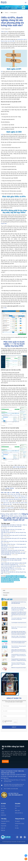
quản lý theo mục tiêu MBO (13, 494)
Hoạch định (3, 825)
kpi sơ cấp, (7, 578)
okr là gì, (17, 578)
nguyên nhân (4, 223)
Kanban (16, 497)
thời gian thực (4, 509)
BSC (16, 496)
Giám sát (3, 828)
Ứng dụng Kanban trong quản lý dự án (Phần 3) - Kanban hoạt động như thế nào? (18, 655)
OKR (2, 134)
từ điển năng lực (21, 496)
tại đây (5, 307)
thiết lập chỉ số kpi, (20, 575)
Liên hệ (2, 812)
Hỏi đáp (17, 828)
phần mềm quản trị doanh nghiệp (7, 581)
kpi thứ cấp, (12, 578)
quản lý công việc (16, 502)
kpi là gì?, (14, 575)
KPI (2, 71)
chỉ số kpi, (9, 577)
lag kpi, (2, 578)
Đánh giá (3, 830)
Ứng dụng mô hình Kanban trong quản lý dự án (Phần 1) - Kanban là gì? (18, 664)
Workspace (17, 806)
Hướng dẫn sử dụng (19, 823)
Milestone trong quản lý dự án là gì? (18, 667)
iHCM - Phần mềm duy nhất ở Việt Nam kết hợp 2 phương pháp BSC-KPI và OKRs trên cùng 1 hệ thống (19, 609)
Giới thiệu (3, 806)
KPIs (6, 31)
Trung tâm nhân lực (5, 821)
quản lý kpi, (14, 577)
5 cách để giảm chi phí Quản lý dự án (18, 622)
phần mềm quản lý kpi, (5, 580)
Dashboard (3, 823)
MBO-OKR (17, 810)
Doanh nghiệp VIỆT (8, 518)
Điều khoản (3, 815)
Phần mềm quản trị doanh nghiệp (10, 492)
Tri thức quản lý (6, 592)
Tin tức (6, 12)
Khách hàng (3, 808)
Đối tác (2, 810)
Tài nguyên (17, 821)
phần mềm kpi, (9, 575)
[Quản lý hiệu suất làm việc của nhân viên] (10, 683)
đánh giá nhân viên (7, 504)
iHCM (4, 590)
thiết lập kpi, (3, 577)
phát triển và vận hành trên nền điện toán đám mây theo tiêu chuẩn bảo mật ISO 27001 (14, 499)
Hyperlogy (22, 509)
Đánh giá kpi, (19, 577)
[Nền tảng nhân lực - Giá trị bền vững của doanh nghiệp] (14, 7)
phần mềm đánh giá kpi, (15, 580)
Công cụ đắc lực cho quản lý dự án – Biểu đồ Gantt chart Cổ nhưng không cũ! (18, 651)
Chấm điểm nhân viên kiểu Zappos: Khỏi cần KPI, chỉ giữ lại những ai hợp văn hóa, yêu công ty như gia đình (18, 633)
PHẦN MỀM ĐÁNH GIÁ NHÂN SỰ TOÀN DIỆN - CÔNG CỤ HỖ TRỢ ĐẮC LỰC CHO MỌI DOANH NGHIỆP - (14, 526)
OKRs (2, 31)
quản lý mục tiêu (7, 502)
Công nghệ (5, 595)
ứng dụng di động (9, 507)
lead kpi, (24, 577)
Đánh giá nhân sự (19, 812)
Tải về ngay (5, 761)
